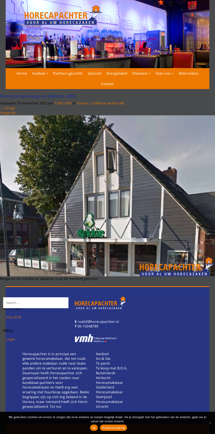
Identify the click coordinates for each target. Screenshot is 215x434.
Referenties (188, 73)
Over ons (163, 73)
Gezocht (94, 73)
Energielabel (117, 73)
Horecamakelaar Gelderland (109, 385)
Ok (94, 427)
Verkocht (103, 378)
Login (10, 339)
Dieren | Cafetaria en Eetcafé (100, 103)
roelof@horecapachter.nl (98, 321)
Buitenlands (105, 373)
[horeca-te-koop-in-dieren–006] (107, 195)
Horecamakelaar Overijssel (109, 394)
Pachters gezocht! (68, 73)
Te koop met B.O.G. (111, 368)
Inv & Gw (103, 358)
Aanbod (39, 73)
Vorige (7, 108)
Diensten (140, 73)
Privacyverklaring (113, 427)
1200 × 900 (63, 103)
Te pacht (103, 363)
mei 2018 (13, 317)
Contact (107, 83)
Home (22, 73)
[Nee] (210, 423)
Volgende (10, 112)
